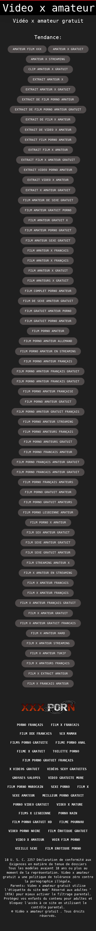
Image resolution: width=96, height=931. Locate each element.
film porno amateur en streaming (48, 351)
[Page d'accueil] (48, 707)
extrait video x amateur (48, 180)
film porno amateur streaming (48, 421)
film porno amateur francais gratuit (48, 381)
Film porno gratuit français (48, 760)
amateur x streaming (48, 59)
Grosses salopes (26, 778)
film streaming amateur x (48, 563)
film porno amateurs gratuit (48, 442)
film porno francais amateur (48, 452)
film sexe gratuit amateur (48, 552)
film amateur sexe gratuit (48, 240)
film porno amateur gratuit (48, 401)
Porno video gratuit (31, 804)
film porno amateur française (48, 391)
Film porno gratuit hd (32, 822)
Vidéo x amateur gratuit (37, 911)
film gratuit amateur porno (48, 311)
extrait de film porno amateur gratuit (48, 109)
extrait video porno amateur (48, 170)
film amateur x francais (48, 250)
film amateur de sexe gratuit (48, 200)
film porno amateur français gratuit (48, 371)
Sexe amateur (23, 795)
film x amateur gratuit (48, 613)
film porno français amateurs (48, 482)
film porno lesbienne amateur (48, 512)
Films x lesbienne (35, 813)
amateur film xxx (27, 49)
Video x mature (70, 804)
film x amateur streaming (48, 643)
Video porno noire (24, 831)
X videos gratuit (24, 769)
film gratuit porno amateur (48, 321)
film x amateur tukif (48, 653)
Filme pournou (71, 822)
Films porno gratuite (29, 742)
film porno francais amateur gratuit (48, 472)
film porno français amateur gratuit (48, 462)
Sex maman (67, 733)
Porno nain (67, 813)
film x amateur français (48, 593)
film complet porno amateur (48, 291)
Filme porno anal (71, 742)
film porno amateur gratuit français (48, 411)
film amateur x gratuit (48, 270)
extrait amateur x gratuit (48, 89)
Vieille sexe (26, 848)
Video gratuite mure (66, 778)
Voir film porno (66, 840)
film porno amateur (48, 331)
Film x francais (65, 725)
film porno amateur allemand (48, 341)
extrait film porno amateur (48, 140)
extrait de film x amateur (48, 119)
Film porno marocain (25, 787)
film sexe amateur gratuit (48, 542)
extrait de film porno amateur (48, 99)
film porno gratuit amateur (48, 492)
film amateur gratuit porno (48, 210)
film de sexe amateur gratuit (48, 301)
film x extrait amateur (48, 673)
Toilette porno (66, 751)
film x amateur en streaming (48, 573)
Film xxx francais (36, 733)
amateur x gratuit (68, 49)
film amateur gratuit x (48, 220)
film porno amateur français (48, 361)
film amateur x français (48, 260)
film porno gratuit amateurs (48, 502)
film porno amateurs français (48, 432)
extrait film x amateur (48, 150)
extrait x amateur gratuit (48, 190)
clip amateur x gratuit (48, 69)
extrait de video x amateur (48, 130)
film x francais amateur (48, 683)
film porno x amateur (48, 522)
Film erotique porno (63, 848)
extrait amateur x (48, 79)
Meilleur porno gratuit (63, 795)
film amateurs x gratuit (48, 280)
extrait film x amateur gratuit (48, 160)
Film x (83, 787)
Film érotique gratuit (68, 831)
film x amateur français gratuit (48, 603)
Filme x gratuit (31, 751)
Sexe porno (60, 787)
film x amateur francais (48, 583)
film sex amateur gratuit (48, 532)
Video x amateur (30, 840)
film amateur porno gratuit (48, 230)
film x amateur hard (48, 633)
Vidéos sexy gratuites (67, 769)
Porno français (30, 725)
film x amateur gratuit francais (48, 623)
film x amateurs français (48, 663)
